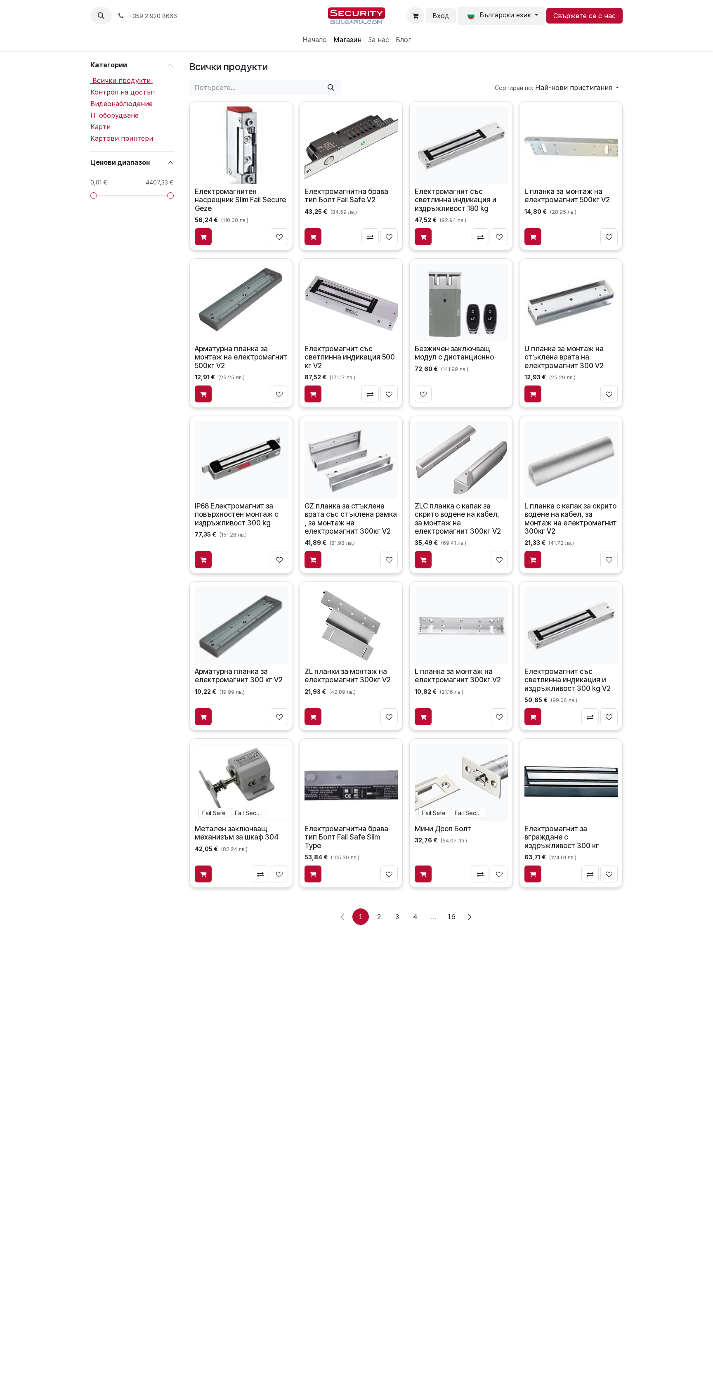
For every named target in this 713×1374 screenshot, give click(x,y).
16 (451, 917)
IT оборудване (114, 115)
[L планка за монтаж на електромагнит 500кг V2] (571, 145)
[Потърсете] (331, 87)
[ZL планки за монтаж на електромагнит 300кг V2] (351, 625)
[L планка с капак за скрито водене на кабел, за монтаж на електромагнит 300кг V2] (571, 459)
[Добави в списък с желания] (279, 237)
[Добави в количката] (203, 237)
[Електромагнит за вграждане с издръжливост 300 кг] (571, 782)
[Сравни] (370, 237)
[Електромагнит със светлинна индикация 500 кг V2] (351, 302)
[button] (101, 15)
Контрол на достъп (122, 92)
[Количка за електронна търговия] (415, 15)
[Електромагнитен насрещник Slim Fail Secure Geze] (241, 145)
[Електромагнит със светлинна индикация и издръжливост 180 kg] (461, 145)
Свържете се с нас (584, 16)
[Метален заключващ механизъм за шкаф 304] (241, 782)
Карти (100, 127)
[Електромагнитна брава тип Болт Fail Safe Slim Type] (351, 782)
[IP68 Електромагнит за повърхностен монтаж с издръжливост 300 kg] (241, 459)
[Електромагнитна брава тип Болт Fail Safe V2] (351, 145)
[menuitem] (314, 39)
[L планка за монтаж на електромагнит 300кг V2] (461, 625)
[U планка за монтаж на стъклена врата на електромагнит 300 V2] (571, 302)
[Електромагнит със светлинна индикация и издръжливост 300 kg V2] (571, 625)
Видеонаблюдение (121, 103)
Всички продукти (121, 80)
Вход (440, 16)
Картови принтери (121, 138)
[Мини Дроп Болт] (461, 782)
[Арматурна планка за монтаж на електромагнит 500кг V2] (241, 302)
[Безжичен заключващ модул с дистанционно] (461, 302)
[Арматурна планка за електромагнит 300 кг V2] (241, 625)
